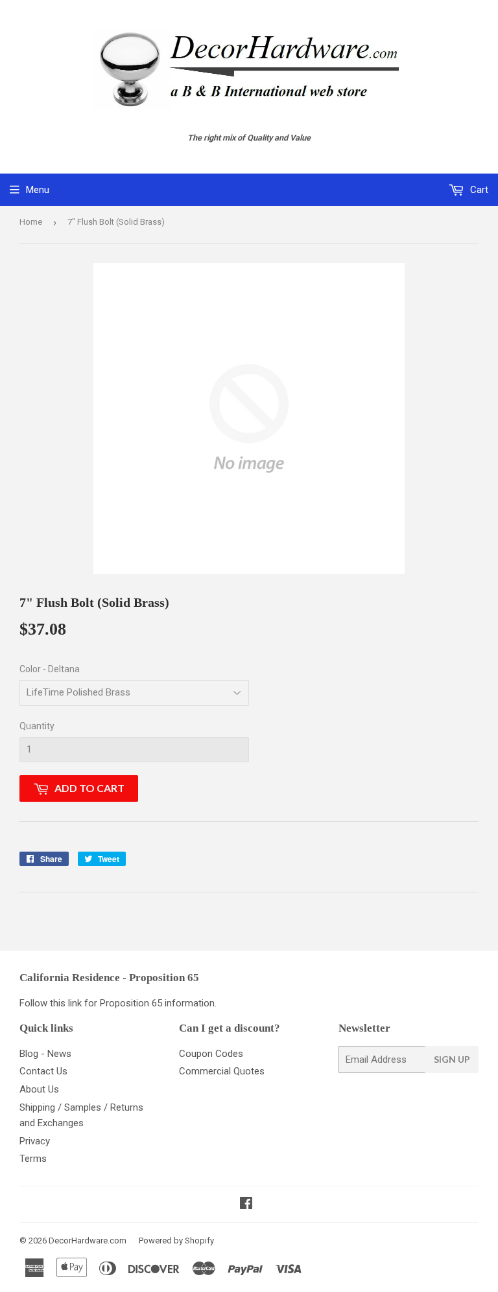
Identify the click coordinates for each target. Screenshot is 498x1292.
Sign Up (452, 1059)
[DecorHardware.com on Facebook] (246, 1204)
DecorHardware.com (87, 1240)
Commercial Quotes (222, 1071)
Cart (478, 190)
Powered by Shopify (176, 1240)
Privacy (34, 1141)
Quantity (36, 726)
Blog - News (45, 1054)
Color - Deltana (49, 669)
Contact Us (43, 1071)
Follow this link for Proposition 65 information (117, 1003)
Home (30, 222)
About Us (39, 1089)
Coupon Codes (211, 1054)
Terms (33, 1158)
